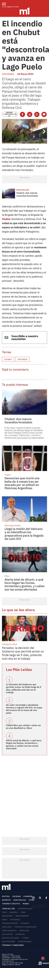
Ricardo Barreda (10, 923)
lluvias (25, 938)
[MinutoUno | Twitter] (40, 898)
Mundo (26, 904)
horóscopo (24, 930)
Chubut (6, 219)
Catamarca (15, 919)
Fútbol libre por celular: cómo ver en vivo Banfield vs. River (23, 726)
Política (6, 896)
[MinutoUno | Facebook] (45, 898)
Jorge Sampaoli (9, 930)
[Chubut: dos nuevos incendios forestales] (8, 193)
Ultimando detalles (13, 525)
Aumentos (20, 934)
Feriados (25, 923)
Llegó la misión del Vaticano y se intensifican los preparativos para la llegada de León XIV (24, 534)
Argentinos (7, 916)
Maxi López (7, 927)
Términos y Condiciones (13, 945)
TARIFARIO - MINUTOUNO (11, 958)
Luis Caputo (7, 934)
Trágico (8, 475)
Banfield (14, 912)
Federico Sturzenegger (25, 927)
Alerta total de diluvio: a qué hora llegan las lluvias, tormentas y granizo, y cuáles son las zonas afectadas (24, 584)
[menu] (5, 4)
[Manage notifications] (43, 958)
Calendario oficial (9, 644)
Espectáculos (19, 900)
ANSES (4, 919)
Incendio (22, 359)
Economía (27, 896)
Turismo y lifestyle (11, 904)
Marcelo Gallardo (10, 938)
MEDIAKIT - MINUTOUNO (11, 956)
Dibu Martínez (8, 941)
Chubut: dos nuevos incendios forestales (27, 194)
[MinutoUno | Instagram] (33, 898)
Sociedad (8, 73)
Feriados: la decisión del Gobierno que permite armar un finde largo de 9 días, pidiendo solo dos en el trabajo (23, 653)
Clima (7, 576)
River (4, 912)
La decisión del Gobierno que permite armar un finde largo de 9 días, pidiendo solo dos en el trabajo (23, 688)
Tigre (23, 912)
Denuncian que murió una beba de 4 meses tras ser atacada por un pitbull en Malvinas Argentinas (22, 483)
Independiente (22, 916)
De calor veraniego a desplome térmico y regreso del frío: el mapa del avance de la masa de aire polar (24, 709)
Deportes (6, 900)
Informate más (22, 190)
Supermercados (25, 909)
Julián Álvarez (25, 941)
